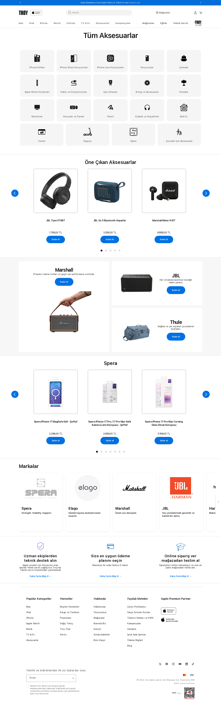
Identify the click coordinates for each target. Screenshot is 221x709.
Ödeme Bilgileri (135, 640)
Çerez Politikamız (136, 607)
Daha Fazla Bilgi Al (39, 576)
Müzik (29, 629)
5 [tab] (119, 251)
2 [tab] (105, 251)
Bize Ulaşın (99, 640)
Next (200, 2)
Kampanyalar (134, 623)
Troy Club (65, 629)
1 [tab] (101, 251)
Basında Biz (100, 623)
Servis (63, 634)
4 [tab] (115, 251)
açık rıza (34, 694)
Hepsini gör (183, 3)
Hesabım (131, 629)
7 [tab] (124, 452)
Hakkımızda (100, 607)
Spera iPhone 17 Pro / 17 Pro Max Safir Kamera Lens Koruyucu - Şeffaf (109, 423)
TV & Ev (30, 634)
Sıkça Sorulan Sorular (138, 612)
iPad (28, 612)
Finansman (65, 618)
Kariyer (97, 629)
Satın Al (56, 239)
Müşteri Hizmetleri (69, 607)
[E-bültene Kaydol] (72, 678)
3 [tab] (110, 251)
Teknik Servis (180, 23)
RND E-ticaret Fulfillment (184, 683)
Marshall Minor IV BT (163, 220)
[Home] (23, 12)
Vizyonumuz (100, 612)
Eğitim (163, 23)
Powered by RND (187, 680)
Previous (20, 2)
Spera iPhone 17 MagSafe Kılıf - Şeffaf (55, 421)
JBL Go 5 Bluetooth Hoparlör (110, 220)
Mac (28, 607)
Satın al (56, 440)
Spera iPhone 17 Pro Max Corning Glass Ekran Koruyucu (164, 423)
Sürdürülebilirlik (102, 634)
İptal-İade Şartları (136, 634)
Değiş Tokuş (66, 623)
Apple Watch (33, 623)
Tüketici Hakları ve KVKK (140, 618)
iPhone (30, 618)
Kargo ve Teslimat (69, 612)
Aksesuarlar (32, 640)
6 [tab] (119, 452)
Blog (129, 646)
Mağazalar (148, 23)
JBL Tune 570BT (55, 220)
